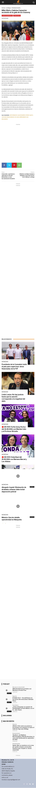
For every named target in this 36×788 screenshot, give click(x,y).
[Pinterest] (14, 165)
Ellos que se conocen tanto (19, 687)
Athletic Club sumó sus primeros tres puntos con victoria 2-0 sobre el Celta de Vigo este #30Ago (23, 727)
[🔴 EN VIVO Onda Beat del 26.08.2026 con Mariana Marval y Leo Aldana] (18, 445)
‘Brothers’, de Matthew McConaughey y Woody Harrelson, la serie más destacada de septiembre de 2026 (23, 737)
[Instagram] (27, 784)
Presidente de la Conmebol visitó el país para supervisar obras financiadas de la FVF (14, 366)
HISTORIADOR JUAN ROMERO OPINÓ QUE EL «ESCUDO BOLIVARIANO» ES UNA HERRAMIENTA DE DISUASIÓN (17, 117)
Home (3, 8)
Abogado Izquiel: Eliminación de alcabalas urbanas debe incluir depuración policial (14, 489)
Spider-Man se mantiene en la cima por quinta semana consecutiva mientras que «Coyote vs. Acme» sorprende (23, 748)
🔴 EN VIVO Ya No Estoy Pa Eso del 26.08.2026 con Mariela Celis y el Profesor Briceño (14, 429)
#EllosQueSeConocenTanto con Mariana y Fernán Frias (22, 689)
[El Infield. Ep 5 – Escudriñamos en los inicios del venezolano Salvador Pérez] (6, 699)
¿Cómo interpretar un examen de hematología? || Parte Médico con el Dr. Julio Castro (23, 708)
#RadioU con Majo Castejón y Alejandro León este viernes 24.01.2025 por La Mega (27, 175)
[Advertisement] (18, 144)
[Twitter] (9, 165)
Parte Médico (16, 705)
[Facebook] (4, 165)
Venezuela (17, 15)
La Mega (8, 8)
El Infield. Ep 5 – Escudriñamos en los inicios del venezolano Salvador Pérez (23, 699)
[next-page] (5, 523)
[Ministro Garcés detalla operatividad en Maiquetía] (18, 506)
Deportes (15, 696)
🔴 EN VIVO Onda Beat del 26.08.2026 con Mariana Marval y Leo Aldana (14, 459)
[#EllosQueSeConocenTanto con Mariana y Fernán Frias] (6, 690)
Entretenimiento (16, 8)
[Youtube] (32, 784)
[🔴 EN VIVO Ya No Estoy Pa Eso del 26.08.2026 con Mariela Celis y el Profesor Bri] (18, 415)
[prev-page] (3, 523)
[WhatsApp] (19, 165)
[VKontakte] (29, 784)
